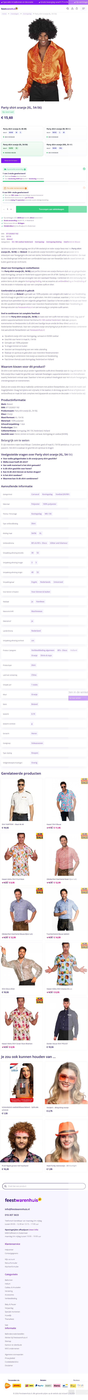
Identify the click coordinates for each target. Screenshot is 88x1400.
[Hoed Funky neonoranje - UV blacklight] (66, 1140)
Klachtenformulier (12, 1266)
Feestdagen (15, 14)
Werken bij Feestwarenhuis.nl (16, 1337)
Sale (6, 1325)
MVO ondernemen (12, 1348)
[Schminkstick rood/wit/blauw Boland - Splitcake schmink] (21, 1082)
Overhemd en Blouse (72, 242)
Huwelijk (8, 1315)
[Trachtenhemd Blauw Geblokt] (66, 909)
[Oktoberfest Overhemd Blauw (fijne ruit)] (21, 909)
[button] (83, 8)
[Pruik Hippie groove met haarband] (21, 1140)
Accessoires (9, 1295)
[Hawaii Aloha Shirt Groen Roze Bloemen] (21, 1018)
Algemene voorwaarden (14, 1354)
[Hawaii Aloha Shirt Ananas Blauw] (66, 964)
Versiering (9, 1291)
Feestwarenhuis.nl (25, 307)
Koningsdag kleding (54, 242)
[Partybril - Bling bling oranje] (66, 1082)
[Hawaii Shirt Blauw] (66, 799)
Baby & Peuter (10, 1304)
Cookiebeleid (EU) (11, 1362)
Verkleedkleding (11, 1298)
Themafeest (9, 1319)
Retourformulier (11, 1263)
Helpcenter (9, 1249)
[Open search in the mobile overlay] (44, 1186)
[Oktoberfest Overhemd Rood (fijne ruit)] (66, 854)
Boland (9, 239)
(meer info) (33, 1230)
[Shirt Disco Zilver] (21, 964)
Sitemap (8, 1341)
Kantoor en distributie (13, 1345)
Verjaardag (9, 1308)
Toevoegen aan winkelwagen (51, 209)
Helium (7, 1284)
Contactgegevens (11, 1253)
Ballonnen (9, 1280)
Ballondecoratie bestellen (14, 1334)
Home (4, 14)
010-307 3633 (12, 1214)
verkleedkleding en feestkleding (71, 281)
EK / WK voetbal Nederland (22, 242)
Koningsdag (27, 14)
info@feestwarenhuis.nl (17, 1209)
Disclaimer (9, 1365)
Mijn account (10, 1259)
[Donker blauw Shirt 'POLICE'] (66, 1018)
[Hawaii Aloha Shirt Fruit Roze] (21, 854)
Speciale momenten (12, 1312)
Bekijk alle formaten (11, 161)
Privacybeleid (10, 1358)
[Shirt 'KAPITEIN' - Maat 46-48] (21, 799)
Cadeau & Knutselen (13, 1287)
